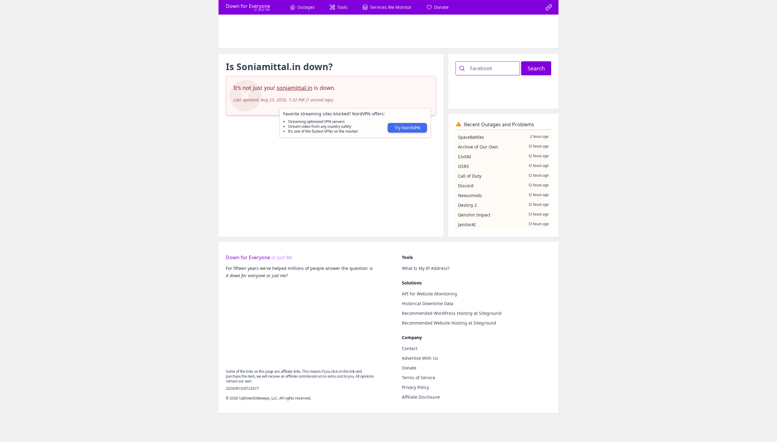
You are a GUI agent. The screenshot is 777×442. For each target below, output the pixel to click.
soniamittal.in (294, 87)
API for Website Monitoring (429, 294)
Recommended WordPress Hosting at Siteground (452, 313)
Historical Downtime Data (427, 303)
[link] (549, 7)
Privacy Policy (415, 387)
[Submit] (463, 68)
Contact (409, 348)
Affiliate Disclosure (421, 397)
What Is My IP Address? (426, 268)
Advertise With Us (420, 358)
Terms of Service (418, 377)
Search (536, 68)
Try (407, 128)
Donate (409, 368)
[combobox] (488, 68)
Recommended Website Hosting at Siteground (449, 323)
